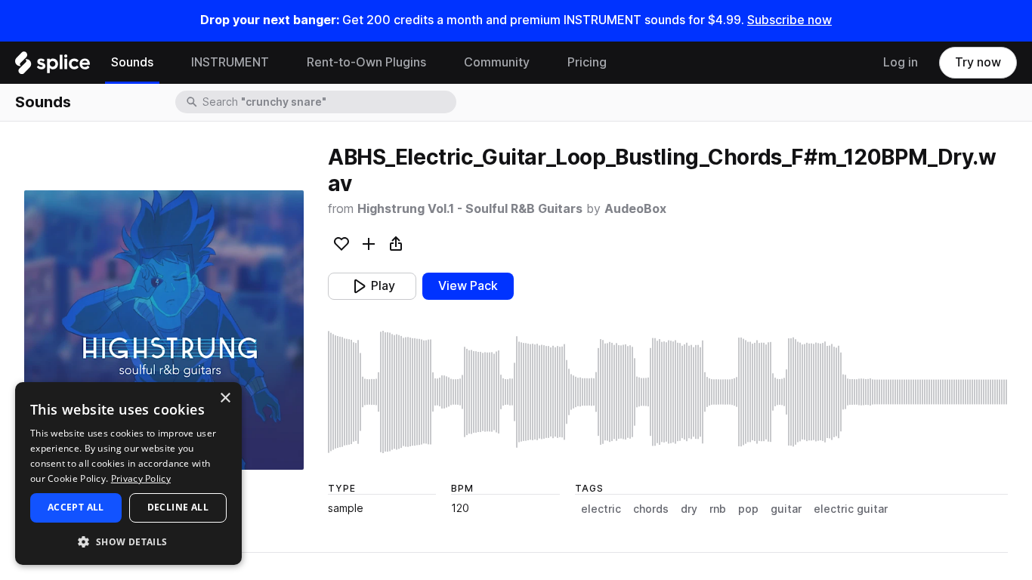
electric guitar (851, 509)
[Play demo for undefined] (164, 330)
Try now (978, 62)
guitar (786, 509)
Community (497, 62)
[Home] (52, 66)
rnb (717, 509)
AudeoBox (635, 209)
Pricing (587, 62)
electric (601, 509)
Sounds (132, 62)
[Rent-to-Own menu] (437, 63)
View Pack (468, 286)
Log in (900, 62)
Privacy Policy (141, 478)
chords (651, 509)
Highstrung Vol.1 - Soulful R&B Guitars (469, 209)
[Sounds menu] (164, 63)
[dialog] (128, 473)
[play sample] (668, 392)
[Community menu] (541, 63)
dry (689, 509)
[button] (128, 541)
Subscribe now (789, 20)
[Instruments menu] (280, 63)
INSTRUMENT (230, 62)
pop (748, 509)
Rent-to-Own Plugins (366, 62)
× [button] (224, 398)
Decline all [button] (178, 507)
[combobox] (327, 102)
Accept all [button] (76, 507)
